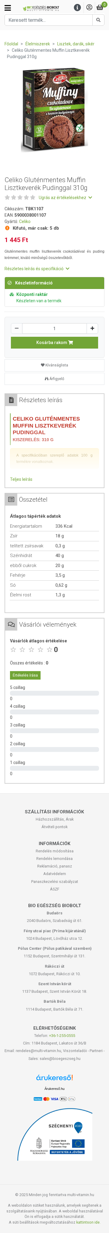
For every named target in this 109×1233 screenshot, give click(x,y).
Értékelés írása (25, 675)
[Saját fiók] (89, 8)
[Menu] (77, 7)
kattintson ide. (88, 1222)
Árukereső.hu (54, 1088)
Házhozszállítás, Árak (55, 819)
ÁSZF (54, 889)
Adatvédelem (54, 873)
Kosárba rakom (52, 342)
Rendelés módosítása (55, 851)
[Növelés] (92, 328)
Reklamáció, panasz (54, 866)
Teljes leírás (21, 479)
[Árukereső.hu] (54, 1080)
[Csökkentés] (16, 328)
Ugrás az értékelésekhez (63, 197)
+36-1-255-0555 (62, 1035)
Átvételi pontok (54, 827)
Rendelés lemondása (54, 858)
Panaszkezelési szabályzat (54, 881)
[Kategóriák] (8, 7)
